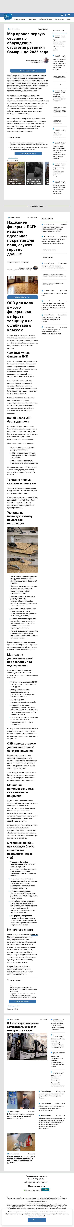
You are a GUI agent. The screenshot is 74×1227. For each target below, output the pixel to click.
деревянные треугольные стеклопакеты (58, 122)
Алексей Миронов (25, 268)
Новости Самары (15, 29)
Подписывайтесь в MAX (28, 71)
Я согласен (37, 1220)
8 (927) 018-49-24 (36, 1179)
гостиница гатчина (13, 1006)
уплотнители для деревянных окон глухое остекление (53, 284)
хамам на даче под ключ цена (59, 77)
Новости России (15, 217)
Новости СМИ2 (12, 161)
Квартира (25, 262)
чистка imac (46, 250)
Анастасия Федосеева (34, 60)
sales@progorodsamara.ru (36, 1182)
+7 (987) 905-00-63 (16, 1207)
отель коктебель (13, 158)
